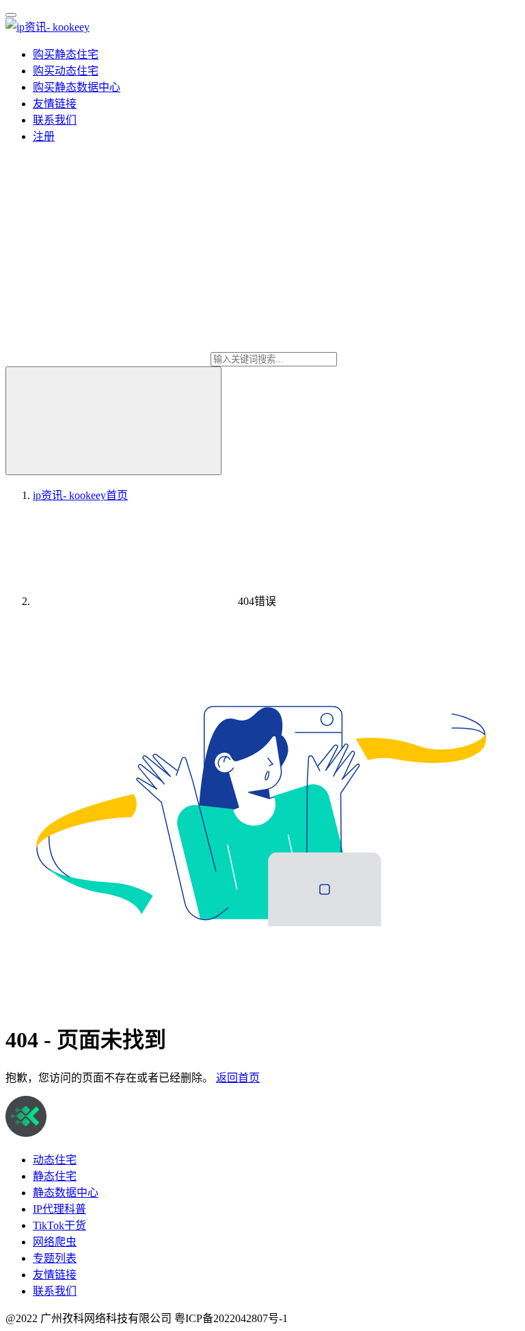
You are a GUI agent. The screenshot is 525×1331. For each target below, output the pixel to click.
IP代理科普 (59, 1209)
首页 (80, 495)
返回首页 (238, 1078)
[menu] (10, 15)
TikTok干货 (59, 1225)
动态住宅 (55, 1160)
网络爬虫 (55, 1242)
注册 (44, 136)
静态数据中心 (65, 1192)
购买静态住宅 (65, 54)
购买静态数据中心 (76, 87)
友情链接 (55, 103)
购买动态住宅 (65, 71)
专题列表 (55, 1258)
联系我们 (55, 120)
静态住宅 (55, 1176)
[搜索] (113, 420)
